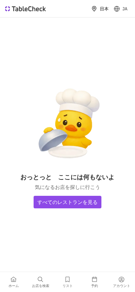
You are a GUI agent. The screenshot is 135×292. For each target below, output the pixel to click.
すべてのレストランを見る (67, 202)
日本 (104, 9)
